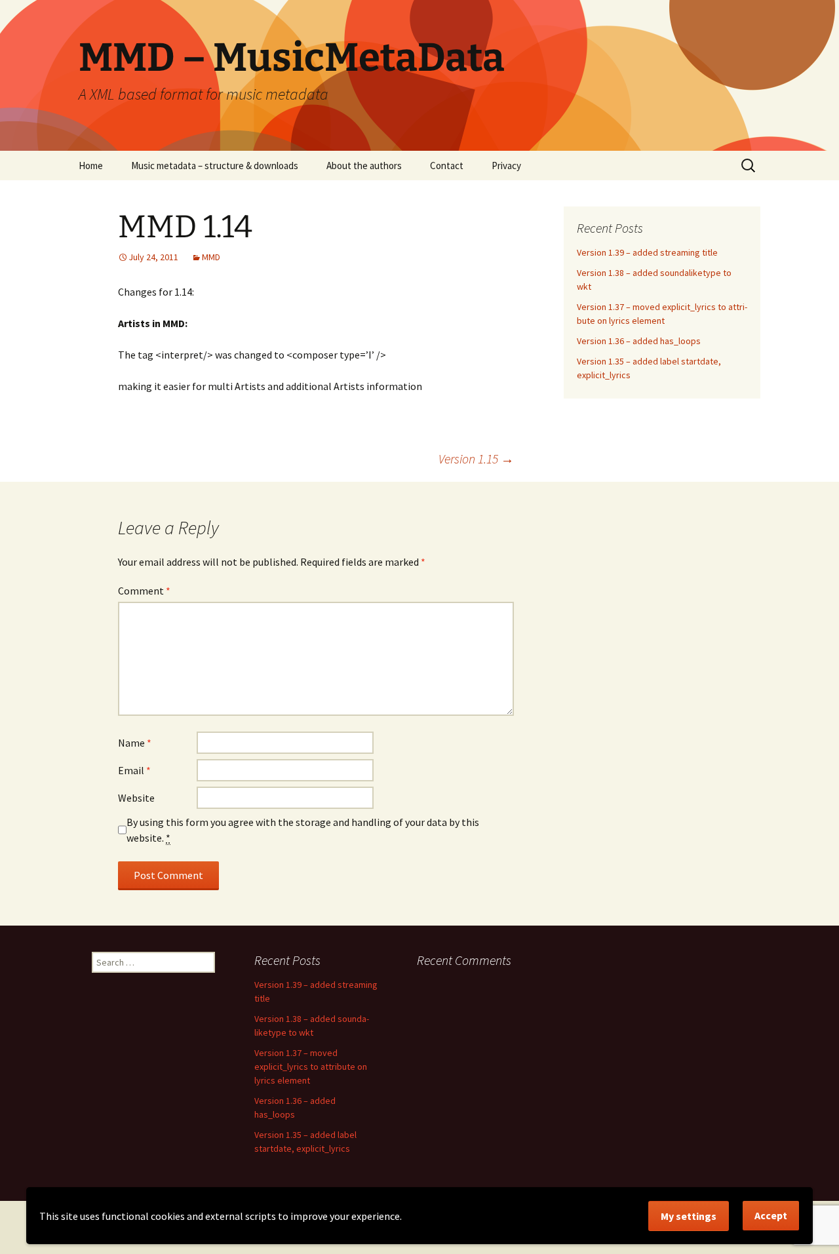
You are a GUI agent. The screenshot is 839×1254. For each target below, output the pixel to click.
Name (134, 742)
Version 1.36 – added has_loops (639, 341)
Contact (446, 165)
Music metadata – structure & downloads (214, 165)
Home (91, 165)
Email (134, 770)
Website (136, 797)
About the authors (364, 165)
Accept (770, 1215)
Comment (144, 590)
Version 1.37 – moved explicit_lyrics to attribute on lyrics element (310, 1066)
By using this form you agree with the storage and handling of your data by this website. (303, 829)
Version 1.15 (476, 458)
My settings (688, 1216)
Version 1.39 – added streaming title (647, 252)
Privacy (506, 165)
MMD (211, 257)
